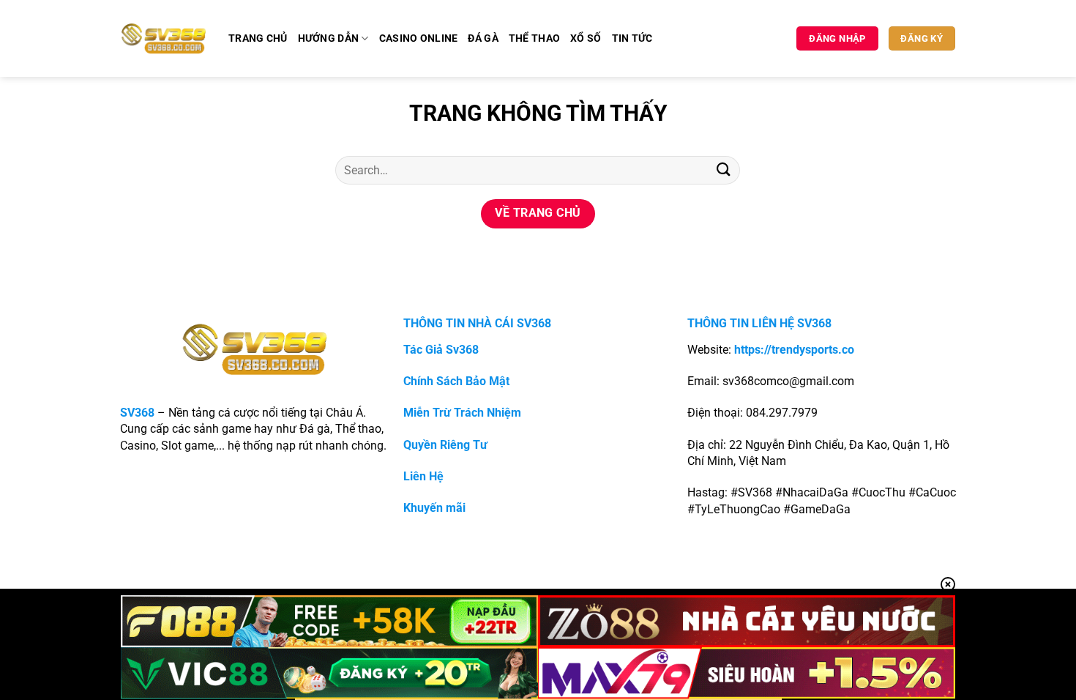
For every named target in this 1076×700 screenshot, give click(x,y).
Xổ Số (585, 38)
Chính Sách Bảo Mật (456, 381)
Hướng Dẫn (328, 38)
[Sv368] (163, 38)
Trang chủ (258, 38)
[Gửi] (723, 170)
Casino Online (418, 38)
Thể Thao (534, 38)
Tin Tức (632, 38)
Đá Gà (483, 38)
